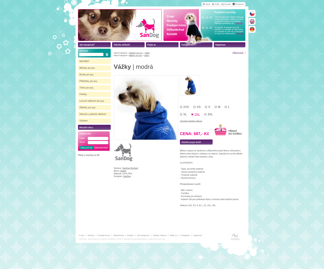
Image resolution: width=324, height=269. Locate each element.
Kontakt (130, 235)
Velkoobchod (118, 235)
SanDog (127, 176)
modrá (123, 171)
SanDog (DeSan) (130, 168)
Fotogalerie (185, 235)
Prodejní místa (104, 235)
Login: (82, 138)
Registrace (197, 235)
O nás (81, 235)
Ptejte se (173, 235)
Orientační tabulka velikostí (191, 121)
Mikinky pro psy (135, 55)
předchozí (238, 53)
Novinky (91, 235)
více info (239, 23)
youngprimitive (140, 239)
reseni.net (160, 239)
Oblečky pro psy (136, 53)
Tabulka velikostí (159, 235)
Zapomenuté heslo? (101, 147)
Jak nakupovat (143, 235)
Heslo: (83, 142)
